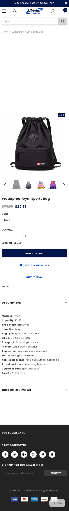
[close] (66, 3)
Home (5, 31)
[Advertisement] (34, 70)
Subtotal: (7, 242)
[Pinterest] (42, 454)
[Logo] (34, 11)
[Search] (62, 21)
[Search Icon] (18, 11)
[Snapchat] (52, 454)
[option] (34, 143)
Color (6, 213)
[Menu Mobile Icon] (4, 11)
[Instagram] (33, 454)
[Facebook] (5, 454)
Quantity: (7, 229)
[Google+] (24, 454)
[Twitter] (14, 454)
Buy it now (34, 277)
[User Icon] (53, 11)
